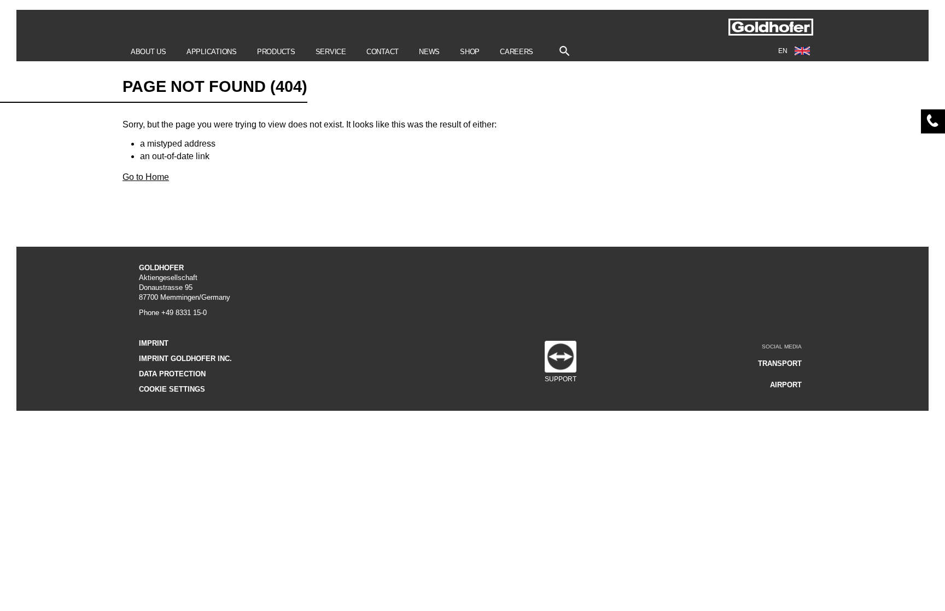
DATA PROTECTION (172, 374)
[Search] (565, 48)
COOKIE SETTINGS (172, 389)
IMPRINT (153, 343)
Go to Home (145, 177)
